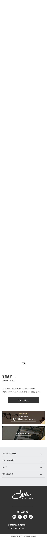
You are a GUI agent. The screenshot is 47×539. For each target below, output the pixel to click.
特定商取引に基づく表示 (16, 525)
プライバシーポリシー (16, 528)
